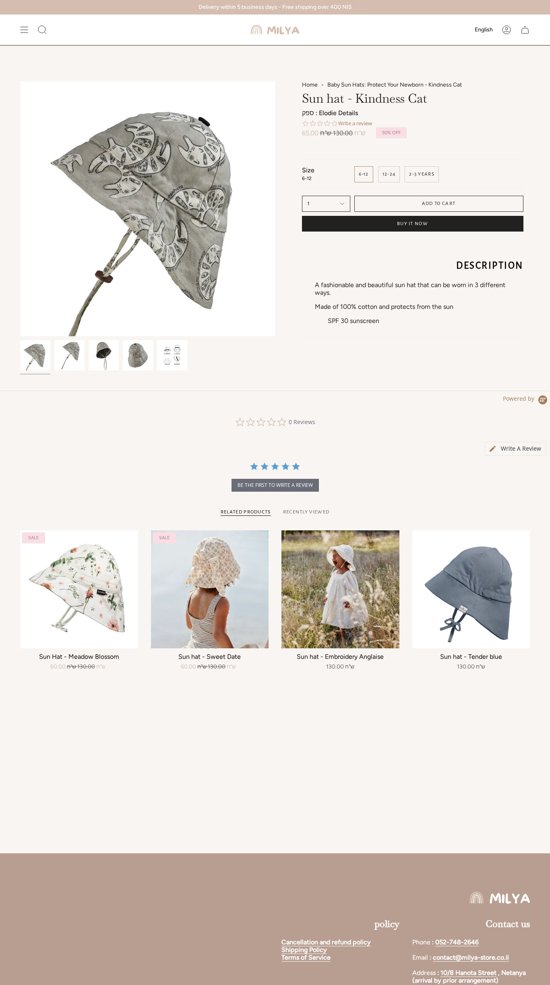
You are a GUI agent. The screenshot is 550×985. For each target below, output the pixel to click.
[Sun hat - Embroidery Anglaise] (340, 589)
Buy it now (412, 223)
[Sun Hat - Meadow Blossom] (79, 589)
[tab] (515, 449)
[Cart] (525, 30)
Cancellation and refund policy (326, 942)
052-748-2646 (457, 942)
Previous (20, 209)
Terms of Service (306, 957)
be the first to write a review (275, 485)
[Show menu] (24, 30)
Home (310, 84)
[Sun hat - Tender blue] (471, 589)
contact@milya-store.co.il (471, 957)
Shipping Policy (304, 950)
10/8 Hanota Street (468, 973)
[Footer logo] (499, 898)
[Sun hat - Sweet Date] (210, 589)
